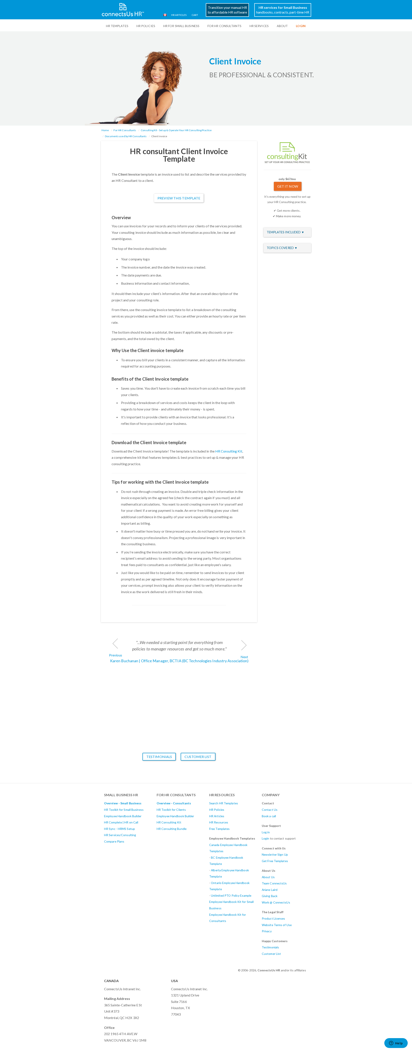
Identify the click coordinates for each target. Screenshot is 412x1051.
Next (244, 657)
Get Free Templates (275, 861)
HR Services (259, 26)
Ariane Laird (269, 890)
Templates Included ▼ (285, 232)
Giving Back (269, 896)
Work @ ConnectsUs (276, 902)
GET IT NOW (287, 186)
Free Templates (219, 829)
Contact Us (269, 809)
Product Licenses (273, 918)
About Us (268, 877)
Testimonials (159, 757)
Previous (115, 655)
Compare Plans (114, 841)
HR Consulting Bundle (171, 829)
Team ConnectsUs (274, 883)
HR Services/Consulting (120, 835)
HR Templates (117, 26)
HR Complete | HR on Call (121, 822)
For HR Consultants (224, 26)
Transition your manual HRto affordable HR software (227, 9)
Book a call (269, 816)
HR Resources (218, 822)
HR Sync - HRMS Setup (119, 829)
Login (265, 838)
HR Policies (145, 26)
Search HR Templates (223, 803)
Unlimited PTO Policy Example (231, 895)
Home (105, 130)
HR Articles (178, 15)
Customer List (198, 757)
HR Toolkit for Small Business (124, 809)
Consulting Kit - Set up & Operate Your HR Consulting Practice (176, 130)
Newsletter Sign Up (275, 854)
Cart (195, 15)
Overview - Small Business (123, 803)
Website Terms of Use (277, 925)
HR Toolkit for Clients (171, 809)
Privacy (267, 931)
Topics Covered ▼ (282, 248)
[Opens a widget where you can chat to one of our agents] (396, 1043)
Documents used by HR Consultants (126, 136)
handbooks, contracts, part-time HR (282, 9)
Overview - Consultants (174, 803)
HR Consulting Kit (228, 451)
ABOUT (282, 26)
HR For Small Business (181, 26)
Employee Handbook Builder (123, 816)
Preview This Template (179, 198)
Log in (266, 832)
